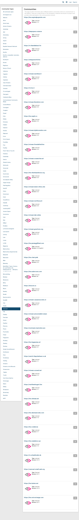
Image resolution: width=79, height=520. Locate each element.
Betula (4, 43)
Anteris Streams (7, 26)
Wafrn (4, 384)
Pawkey (5, 314)
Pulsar (4, 334)
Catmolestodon (7, 85)
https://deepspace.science (33, 31)
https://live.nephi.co (30, 116)
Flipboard (5, 133)
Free (4, 145)
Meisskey (5, 263)
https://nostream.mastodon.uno (34, 328)
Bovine (4, 62)
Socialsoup (6, 358)
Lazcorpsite (6, 231)
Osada (4, 306)
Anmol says (6, 23)
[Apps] (66, 2)
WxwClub (5, 395)
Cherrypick (5, 94)
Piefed (4, 320)
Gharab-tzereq (6, 162)
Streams (5, 363)
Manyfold (5, 254)
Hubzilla (5, 202)
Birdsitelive (6, 49)
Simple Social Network (9, 349)
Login (70, 2)
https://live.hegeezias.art (32, 342)
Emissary (5, 122)
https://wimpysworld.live (32, 60)
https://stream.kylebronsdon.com (35, 130)
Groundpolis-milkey (8, 179)
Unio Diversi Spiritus (8, 378)
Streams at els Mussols (9, 366)
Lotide (4, 243)
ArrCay (4, 38)
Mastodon (5, 257)
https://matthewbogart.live (33, 384)
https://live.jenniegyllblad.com (34, 243)
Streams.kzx (6, 369)
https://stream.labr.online (32, 215)
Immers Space (6, 211)
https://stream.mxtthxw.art (33, 201)
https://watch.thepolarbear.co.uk (35, 356)
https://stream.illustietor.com (34, 102)
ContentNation (7, 104)
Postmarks (6, 332)
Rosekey (5, 340)
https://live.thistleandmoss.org (34, 173)
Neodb (4, 294)
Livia (4, 237)
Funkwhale (5, 156)
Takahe (5, 372)
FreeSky (5, 148)
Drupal (4, 113)
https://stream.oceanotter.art (34, 158)
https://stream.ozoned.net (33, 370)
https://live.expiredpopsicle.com (35, 17)
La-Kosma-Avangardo (8, 228)
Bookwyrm (5, 59)
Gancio (5, 159)
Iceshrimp (5, 205)
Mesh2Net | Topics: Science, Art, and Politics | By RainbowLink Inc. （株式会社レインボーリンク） (10, 269)
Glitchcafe (5, 165)
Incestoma (6, 214)
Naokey (5, 291)
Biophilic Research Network (10, 46)
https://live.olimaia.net (31, 398)
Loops (4, 240)
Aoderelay (5, 29)
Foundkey (5, 142)
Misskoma (5, 280)
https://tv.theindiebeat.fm (32, 45)
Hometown (6, 194)
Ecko (4, 116)
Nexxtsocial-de (7, 297)
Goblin (4, 171)
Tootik (4, 375)
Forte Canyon (6, 139)
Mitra (4, 283)
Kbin (4, 220)
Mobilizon (5, 285)
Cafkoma (5, 71)
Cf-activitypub (6, 91)
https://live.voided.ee (31, 427)
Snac (4, 355)
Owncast (5, 308)
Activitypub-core (7, 14)
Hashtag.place (6, 185)
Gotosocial (6, 176)
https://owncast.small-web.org (34, 469)
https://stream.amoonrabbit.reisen (35, 314)
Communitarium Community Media (10, 100)
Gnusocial (5, 168)
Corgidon (5, 110)
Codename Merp (7, 97)
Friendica (5, 153)
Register (75, 2)
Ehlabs (4, 119)
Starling (5, 360)
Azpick (4, 40)
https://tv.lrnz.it (29, 88)
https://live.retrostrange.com (33, 497)
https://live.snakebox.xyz (32, 441)
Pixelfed (5, 323)
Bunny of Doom (7, 68)
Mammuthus (6, 249)
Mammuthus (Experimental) (10, 252)
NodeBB (5, 300)
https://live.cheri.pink (31, 257)
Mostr (4, 288)
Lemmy (5, 234)
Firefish (5, 130)
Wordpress (6, 389)
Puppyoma (5, 337)
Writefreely (6, 392)
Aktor (4, 20)
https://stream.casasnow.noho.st (35, 300)
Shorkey (5, 346)
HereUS (5, 188)
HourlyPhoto (6, 200)
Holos (4, 191)
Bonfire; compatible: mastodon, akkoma (11, 55)
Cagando (5, 74)
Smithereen (6, 352)
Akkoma (5, 17)
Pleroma (5, 326)
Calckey (5, 77)
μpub (4, 398)
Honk (4, 197)
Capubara (5, 80)
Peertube (5, 317)
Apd (4, 32)
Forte (4, 136)
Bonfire (5, 52)
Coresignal (5, 107)
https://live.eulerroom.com (33, 271)
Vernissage (6, 381)
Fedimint (5, 127)
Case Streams (6, 82)
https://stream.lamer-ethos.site (34, 187)
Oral (4, 303)
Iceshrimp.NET (6, 208)
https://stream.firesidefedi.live (34, 144)
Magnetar (5, 246)
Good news (6, 174)
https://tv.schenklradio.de (32, 455)
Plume (4, 329)
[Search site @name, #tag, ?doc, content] (63, 2)
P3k (4, 311)
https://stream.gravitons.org (33, 229)
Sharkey (5, 343)
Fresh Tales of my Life (8, 151)
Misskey (5, 277)
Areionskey (6, 35)
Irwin (4, 217)
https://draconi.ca (30, 286)
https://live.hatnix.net (31, 483)
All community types (8, 12)
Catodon (5, 88)
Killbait (4, 223)
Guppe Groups (6, 182)
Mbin (4, 260)
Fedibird (5, 124)
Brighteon (5, 65)
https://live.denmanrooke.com (34, 413)
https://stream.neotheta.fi (32, 74)
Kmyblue (5, 226)
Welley (4, 386)
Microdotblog (6, 274)
